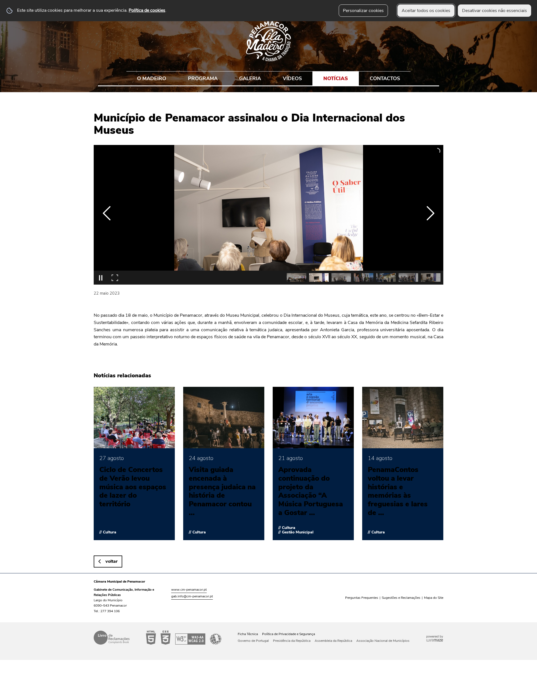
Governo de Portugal (253, 640)
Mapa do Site (433, 597)
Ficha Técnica (248, 634)
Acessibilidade (183, 638)
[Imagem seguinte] (430, 213)
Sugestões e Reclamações (401, 597)
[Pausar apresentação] (101, 278)
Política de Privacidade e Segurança (288, 634)
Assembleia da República (333, 640)
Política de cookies (147, 10)
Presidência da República (291, 640)
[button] (296, 277)
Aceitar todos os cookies (426, 11)
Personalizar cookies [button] (363, 11)
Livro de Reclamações (111, 638)
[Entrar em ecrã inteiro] (115, 278)
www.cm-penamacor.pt (189, 589)
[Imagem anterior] (106, 213)
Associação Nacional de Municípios (382, 640)
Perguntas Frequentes (361, 597)
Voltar (111, 561)
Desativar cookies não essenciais (494, 11)
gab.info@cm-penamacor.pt (192, 596)
